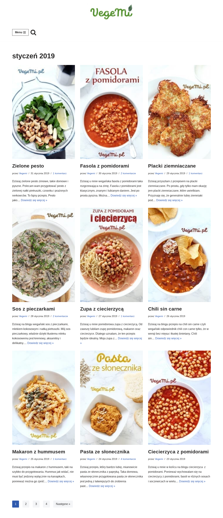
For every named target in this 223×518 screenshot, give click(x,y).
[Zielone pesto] (43, 112)
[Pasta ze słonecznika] (111, 398)
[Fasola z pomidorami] (111, 112)
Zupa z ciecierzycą (102, 309)
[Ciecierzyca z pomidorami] (179, 398)
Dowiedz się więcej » (34, 200)
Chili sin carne (165, 309)
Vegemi (23, 173)
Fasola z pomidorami (104, 166)
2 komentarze (128, 173)
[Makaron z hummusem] (43, 398)
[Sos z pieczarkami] (43, 255)
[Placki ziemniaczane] (179, 112)
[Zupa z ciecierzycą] (111, 255)
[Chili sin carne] (179, 255)
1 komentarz (60, 173)
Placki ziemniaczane (172, 166)
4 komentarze (128, 459)
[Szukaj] (33, 32)
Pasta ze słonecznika (104, 451)
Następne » (63, 503)
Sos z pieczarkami (33, 309)
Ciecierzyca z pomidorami (178, 451)
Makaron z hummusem (38, 451)
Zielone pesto (28, 166)
